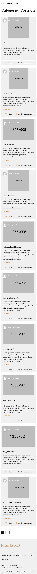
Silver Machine (9, 400)
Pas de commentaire (25, 63)
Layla (5, 42)
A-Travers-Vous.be (26, 555)
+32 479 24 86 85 (11, 565)
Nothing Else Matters (12, 247)
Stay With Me (8, 145)
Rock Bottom (8, 196)
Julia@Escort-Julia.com (14, 568)
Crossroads (7, 94)
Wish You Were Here (12, 503)
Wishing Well (8, 349)
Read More (6, 58)
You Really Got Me (11, 298)
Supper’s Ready (9, 452)
